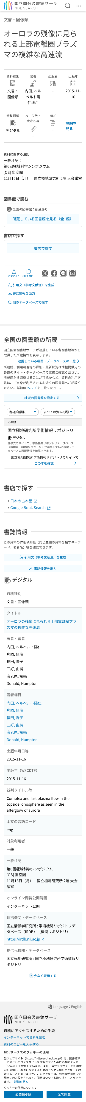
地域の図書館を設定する (42, 397)
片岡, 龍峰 (15, 710)
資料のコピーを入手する (21, 1044)
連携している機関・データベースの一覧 (47, 361)
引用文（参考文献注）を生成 (33, 284)
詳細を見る (71, 126)
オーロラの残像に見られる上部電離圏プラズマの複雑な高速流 (41, 624)
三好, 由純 (15, 725)
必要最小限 (23, 1094)
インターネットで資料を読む (24, 1037)
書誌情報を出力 (24, 293)
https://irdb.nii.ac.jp (23, 939)
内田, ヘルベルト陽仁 (24, 703)
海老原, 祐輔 (17, 732)
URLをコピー (29, 276)
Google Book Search (28, 507)
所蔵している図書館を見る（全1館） (43, 218)
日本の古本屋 (21, 500)
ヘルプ (31, 387)
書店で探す (43, 248)
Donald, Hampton (22, 739)
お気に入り (14, 276)
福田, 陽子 (15, 717)
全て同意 (64, 1094)
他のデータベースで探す (30, 302)
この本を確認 (44, 463)
